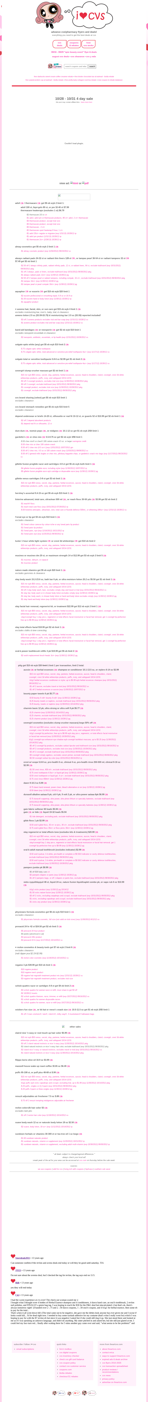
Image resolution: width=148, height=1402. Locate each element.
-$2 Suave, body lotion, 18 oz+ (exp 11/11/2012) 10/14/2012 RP (46, 1127)
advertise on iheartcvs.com (114, 1382)
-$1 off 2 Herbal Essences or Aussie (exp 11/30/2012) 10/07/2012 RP (57, 689)
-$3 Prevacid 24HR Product (31, 937)
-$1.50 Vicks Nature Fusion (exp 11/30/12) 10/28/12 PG (51, 892)
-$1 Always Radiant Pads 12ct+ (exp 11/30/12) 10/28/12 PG (45, 275)
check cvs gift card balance (71, 1359)
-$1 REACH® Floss (28, 504)
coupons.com (65, 1369)
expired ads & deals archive (114, 1359)
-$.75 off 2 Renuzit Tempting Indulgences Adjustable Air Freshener (47, 1100)
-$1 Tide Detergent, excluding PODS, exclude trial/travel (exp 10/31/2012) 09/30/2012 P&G (65, 816)
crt (46, 215)
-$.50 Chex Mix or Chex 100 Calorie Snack (38, 444)
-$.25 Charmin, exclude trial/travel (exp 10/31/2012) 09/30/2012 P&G (57, 715)
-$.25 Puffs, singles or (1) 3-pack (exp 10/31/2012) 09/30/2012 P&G (48, 1086)
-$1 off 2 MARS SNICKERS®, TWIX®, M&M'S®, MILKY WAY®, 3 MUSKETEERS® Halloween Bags (57, 1014)
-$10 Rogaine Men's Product (32, 972)
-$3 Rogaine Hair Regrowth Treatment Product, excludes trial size (47, 978)
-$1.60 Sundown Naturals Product (34, 1138)
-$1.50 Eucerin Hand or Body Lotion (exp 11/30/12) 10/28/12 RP (46, 299)
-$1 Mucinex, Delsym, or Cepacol (34, 560)
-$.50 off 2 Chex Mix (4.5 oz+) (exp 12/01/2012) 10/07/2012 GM (47, 447)
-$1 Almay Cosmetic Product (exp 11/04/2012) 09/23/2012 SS (46, 251)
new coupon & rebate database (110, 80)
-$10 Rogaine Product (29, 969)
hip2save (89, 1169)
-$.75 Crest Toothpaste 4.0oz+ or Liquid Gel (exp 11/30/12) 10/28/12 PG (58, 773)
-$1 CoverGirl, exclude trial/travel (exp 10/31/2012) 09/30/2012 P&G (48, 390)
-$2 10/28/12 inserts (29, 993)
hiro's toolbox (65, 1349)
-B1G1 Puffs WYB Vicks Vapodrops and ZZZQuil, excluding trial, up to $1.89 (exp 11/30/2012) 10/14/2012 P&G (65, 1083)
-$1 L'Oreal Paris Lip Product (31, 528)
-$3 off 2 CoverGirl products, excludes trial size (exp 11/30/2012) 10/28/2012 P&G (54, 381)
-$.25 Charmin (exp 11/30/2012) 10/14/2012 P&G (49, 712)
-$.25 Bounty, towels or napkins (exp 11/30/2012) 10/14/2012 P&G (56, 704)
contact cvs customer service (72, 1366)
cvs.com (82, 1160)
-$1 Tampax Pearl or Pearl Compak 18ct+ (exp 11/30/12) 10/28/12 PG (49, 284)
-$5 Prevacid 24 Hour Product (33, 931)
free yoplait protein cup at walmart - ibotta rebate (44, 80)
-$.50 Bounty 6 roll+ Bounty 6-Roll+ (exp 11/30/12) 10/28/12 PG (54, 698)
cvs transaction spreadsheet (115, 1366)
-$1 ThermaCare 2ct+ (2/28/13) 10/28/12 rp (43, 239)
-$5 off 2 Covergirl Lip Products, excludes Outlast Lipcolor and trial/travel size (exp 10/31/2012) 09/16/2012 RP (74, 746)
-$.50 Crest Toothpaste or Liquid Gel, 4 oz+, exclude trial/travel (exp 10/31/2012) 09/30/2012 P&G (68, 776)
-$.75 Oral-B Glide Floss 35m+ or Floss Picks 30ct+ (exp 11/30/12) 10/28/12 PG (61, 828)
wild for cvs (58, 1169)
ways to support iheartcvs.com (116, 1356)
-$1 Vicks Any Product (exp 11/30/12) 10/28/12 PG (49, 902)
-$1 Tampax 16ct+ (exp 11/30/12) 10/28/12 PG (39, 281)
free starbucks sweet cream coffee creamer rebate (53, 76)
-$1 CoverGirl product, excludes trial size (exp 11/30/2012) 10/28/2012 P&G (51, 387)
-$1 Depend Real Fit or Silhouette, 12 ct (36, 424)
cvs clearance (78, 56)
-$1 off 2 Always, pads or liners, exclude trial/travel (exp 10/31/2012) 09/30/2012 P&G (56, 272)
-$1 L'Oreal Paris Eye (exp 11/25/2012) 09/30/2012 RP (42, 534)
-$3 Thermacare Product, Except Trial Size (43, 221)
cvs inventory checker (69, 1356)
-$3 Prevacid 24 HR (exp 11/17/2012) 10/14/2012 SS (42, 940)
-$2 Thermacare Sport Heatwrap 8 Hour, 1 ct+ (44, 230)
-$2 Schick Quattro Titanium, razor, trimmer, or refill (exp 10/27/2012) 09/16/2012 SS (55, 996)
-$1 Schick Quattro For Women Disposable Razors (40, 999)
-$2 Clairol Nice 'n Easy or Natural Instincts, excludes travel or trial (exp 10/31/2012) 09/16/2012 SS (61, 1050)
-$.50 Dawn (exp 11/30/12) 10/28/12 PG (45, 790)
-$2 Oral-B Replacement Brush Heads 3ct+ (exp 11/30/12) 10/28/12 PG (49, 655)
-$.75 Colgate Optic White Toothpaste (35, 349)
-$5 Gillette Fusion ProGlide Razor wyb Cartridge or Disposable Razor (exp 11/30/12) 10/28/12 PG (59, 471)
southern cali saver (102, 1169)
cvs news (106, 1375)
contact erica (108, 1352)
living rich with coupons (74, 1169)
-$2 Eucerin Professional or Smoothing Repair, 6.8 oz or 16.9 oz (46, 296)
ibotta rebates (65, 1373)
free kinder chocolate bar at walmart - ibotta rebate (94, 76)
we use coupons (44, 1169)
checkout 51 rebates (68, 1376)
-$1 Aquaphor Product (29, 302)
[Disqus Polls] (74, 1214)
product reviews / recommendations (110, 1370)
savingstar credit (79, 441)
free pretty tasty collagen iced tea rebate (80, 80)
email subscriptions (25, 1349)
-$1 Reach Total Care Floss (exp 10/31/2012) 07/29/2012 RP (44, 507)
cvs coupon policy (67, 1363)
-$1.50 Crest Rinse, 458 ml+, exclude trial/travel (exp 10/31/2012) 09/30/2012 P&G (63, 769)
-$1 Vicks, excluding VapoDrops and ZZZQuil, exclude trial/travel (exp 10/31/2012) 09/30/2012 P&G (69, 899)
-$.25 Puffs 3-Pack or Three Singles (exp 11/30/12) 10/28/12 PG (46, 1089)
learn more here (86, 102)
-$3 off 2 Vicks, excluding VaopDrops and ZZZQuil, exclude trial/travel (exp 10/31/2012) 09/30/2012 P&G (71, 896)
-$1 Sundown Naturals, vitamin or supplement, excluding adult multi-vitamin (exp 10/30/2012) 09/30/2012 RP (65, 1144)
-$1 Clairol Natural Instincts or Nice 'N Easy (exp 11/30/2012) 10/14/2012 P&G (52, 1053)
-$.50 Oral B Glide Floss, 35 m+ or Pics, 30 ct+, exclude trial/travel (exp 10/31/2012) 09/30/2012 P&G (70, 825)
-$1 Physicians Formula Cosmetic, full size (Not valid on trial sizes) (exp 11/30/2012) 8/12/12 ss (60, 919)
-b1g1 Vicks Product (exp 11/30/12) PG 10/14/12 (49, 889)
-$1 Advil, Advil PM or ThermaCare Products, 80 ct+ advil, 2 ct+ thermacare (57, 218)
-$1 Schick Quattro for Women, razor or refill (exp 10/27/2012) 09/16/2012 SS (52, 1002)
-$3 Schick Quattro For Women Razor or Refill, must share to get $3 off (49, 990)
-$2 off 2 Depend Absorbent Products (36, 420)
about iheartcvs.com (111, 1349)
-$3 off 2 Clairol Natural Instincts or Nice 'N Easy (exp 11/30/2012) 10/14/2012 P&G (54, 1043)
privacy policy (108, 1379)
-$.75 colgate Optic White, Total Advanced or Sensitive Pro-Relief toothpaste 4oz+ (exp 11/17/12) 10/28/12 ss (65, 352)
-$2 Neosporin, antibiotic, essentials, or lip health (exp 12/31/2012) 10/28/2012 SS (54, 337)
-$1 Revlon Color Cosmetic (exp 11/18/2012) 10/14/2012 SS (45, 958)
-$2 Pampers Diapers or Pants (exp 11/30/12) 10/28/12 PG (52, 875)
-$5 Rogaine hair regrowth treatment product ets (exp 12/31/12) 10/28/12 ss (52, 975)
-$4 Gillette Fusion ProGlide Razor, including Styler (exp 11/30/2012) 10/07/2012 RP (54, 468)
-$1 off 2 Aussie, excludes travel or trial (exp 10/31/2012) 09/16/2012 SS (59, 686)
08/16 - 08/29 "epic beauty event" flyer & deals (74, 52)
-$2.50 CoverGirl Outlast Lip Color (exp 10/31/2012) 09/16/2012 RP (55, 758)
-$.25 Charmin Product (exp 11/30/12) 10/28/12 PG (49, 719)
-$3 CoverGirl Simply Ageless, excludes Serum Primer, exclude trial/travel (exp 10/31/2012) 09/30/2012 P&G (73, 755)
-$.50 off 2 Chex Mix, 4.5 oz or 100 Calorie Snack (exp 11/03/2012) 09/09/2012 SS (54, 451)
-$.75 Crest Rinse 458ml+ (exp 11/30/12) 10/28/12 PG (50, 779)
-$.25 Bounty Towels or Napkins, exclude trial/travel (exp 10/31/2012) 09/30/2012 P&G (64, 701)
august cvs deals (61, 56)
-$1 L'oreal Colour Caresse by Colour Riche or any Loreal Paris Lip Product (50, 524)
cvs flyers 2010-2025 (111, 1363)
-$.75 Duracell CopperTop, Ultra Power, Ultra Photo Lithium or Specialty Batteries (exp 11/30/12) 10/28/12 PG (72, 805)
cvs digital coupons (68, 1352)
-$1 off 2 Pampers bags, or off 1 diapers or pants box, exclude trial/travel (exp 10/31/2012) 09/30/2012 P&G (73, 878)
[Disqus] (74, 1289)
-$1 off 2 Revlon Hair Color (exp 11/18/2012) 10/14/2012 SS (44, 1115)
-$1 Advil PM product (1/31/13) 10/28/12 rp (43, 236)
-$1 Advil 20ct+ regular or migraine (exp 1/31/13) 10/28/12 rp (51, 233)
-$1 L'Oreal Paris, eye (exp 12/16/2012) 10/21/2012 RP (42, 531)
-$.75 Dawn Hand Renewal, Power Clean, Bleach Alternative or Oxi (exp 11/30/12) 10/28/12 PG (67, 787)
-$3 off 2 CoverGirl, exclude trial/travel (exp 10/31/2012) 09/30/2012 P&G (50, 384)
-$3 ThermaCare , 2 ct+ (35, 227)
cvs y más (91, 56)
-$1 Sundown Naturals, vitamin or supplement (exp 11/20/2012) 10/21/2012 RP (53, 1141)
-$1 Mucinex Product (29, 563)
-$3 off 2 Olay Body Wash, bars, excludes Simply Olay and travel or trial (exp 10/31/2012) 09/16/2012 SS (63, 590)
